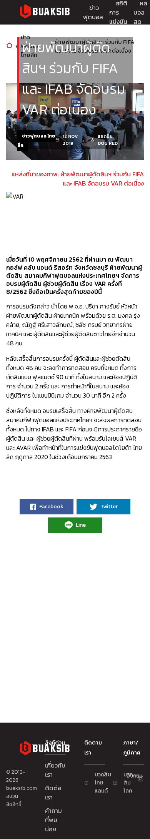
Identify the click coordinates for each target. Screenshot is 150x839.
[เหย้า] (9, 45)
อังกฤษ (130, 776)
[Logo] (44, 12)
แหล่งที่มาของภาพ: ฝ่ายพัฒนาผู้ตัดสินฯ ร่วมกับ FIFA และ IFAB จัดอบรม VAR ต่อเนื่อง (78, 178)
